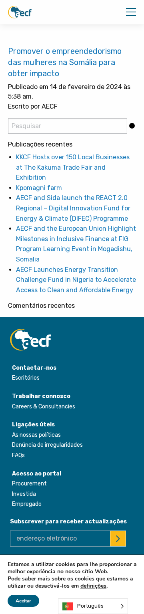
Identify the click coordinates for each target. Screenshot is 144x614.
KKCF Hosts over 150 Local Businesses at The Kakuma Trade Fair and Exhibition (73, 167)
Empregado (27, 504)
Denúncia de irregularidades (47, 445)
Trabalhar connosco (41, 396)
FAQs (18, 455)
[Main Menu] (131, 12)
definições (93, 586)
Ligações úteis (33, 424)
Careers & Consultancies (43, 406)
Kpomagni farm (39, 188)
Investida (24, 494)
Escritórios (26, 377)
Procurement (29, 483)
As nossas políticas (36, 435)
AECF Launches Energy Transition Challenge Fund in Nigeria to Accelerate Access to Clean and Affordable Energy (76, 280)
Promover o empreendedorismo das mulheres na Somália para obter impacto (65, 62)
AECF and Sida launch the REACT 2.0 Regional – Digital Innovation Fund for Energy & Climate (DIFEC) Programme (73, 208)
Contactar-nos (34, 367)
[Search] (131, 126)
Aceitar (23, 601)
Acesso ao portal (36, 473)
